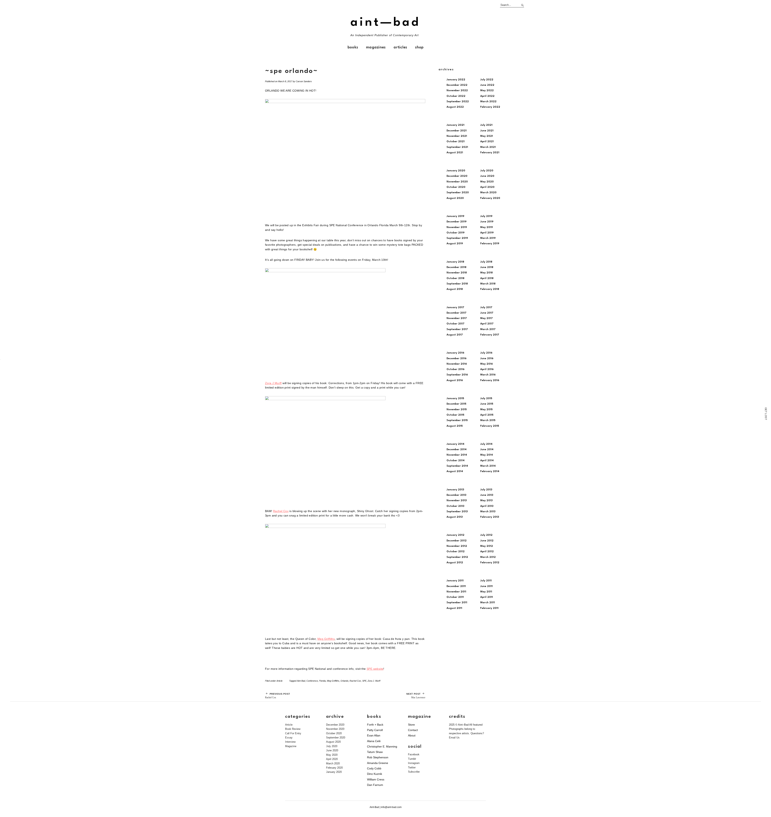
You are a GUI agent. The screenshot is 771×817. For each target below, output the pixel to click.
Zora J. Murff (374, 681)
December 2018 (456, 267)
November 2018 (457, 272)
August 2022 (455, 107)
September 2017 (457, 329)
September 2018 (457, 283)
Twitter (412, 767)
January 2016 (455, 353)
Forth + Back (375, 724)
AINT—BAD (385, 23)
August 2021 (455, 152)
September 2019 (457, 238)
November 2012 (457, 546)
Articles (400, 47)
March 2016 (488, 374)
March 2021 (488, 147)
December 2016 (456, 358)
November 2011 (456, 591)
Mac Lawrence (415, 696)
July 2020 (486, 170)
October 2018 (455, 278)
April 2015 (486, 415)
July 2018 (486, 262)
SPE (364, 681)
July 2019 (486, 216)
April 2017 (487, 323)
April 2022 (487, 96)
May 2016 (486, 364)
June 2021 (487, 130)
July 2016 (486, 353)
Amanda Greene (377, 763)
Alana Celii (373, 741)
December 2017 (456, 313)
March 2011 (487, 602)
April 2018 (487, 278)
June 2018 (486, 267)
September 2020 (458, 192)
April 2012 (487, 551)
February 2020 (490, 198)
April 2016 (487, 369)
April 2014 (487, 460)
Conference (312, 681)
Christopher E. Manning (382, 746)
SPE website (375, 668)
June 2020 (487, 176)
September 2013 (457, 511)
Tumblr (412, 758)
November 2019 (457, 227)
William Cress (375, 779)
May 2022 (487, 90)
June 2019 (486, 221)
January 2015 (455, 398)
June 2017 (486, 313)
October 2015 (455, 415)
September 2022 (458, 101)
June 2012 (487, 540)
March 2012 (488, 557)
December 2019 (456, 221)
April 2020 (487, 187)
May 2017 (486, 318)
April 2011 (486, 597)
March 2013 (487, 511)
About (411, 735)
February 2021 (489, 152)
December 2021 (457, 130)
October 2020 (456, 187)
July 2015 (486, 398)
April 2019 (487, 232)
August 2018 (455, 289)
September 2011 (457, 602)
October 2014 (456, 460)
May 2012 (486, 546)
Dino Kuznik (374, 773)
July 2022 (486, 79)
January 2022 (456, 79)
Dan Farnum (375, 784)
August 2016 (455, 380)
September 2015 (457, 420)
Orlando (344, 681)
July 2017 (486, 307)
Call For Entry (293, 733)
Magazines (376, 47)
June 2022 (487, 85)
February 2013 (489, 517)
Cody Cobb (374, 768)
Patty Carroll (375, 730)
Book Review (292, 728)
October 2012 (456, 551)
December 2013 (456, 495)
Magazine (290, 746)
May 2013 (486, 500)
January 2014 (455, 444)
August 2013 (455, 517)
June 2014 (487, 449)
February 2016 (489, 380)
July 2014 (486, 444)
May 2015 (486, 409)
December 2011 (456, 586)
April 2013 (486, 506)
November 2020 (457, 181)
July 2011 (486, 580)
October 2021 (456, 141)
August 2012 (455, 562)
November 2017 (457, 318)
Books (353, 47)
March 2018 (488, 283)
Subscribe (414, 771)
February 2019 (489, 243)
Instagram (414, 763)
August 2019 (455, 243)
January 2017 (455, 307)
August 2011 (454, 608)
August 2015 (455, 426)
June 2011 (486, 586)
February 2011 (489, 608)
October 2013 (455, 506)
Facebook (413, 754)
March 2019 (488, 238)
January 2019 (455, 216)
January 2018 (455, 262)
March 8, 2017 (285, 81)
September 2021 (457, 147)
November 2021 (457, 136)
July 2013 (486, 489)
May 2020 (487, 181)
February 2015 (489, 426)
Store (411, 724)
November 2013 (457, 500)
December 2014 (457, 449)
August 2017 (455, 334)
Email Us (454, 737)
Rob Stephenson (377, 757)
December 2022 (457, 85)
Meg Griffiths (326, 638)
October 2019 (455, 232)
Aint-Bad (301, 681)
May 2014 (486, 455)
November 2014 (457, 455)
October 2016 (455, 369)
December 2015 (456, 404)
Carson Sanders (304, 81)
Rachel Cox (281, 511)
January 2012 (455, 535)
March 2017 (488, 329)
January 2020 (456, 170)
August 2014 (455, 471)
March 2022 (488, 101)
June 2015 (486, 404)
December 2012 (457, 540)
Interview (290, 741)
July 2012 (486, 535)
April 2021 (487, 141)
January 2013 (455, 489)
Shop (419, 47)
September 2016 (457, 374)
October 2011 (455, 597)
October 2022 (456, 96)
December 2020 (457, 176)
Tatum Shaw (375, 752)
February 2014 (489, 471)
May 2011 (486, 591)
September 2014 (457, 466)
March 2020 (488, 192)
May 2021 (486, 136)
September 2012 (457, 557)
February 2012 (489, 562)
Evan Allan (373, 735)
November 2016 (457, 364)
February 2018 (489, 289)
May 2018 (486, 272)
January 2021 (455, 125)
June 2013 (486, 495)
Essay (289, 737)
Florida (322, 681)
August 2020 (455, 198)
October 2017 (455, 323)
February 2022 (490, 107)
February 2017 (489, 334)
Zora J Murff (273, 383)
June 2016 (486, 358)
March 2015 (487, 420)
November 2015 (457, 409)
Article (279, 681)
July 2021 (486, 125)
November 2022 (457, 90)
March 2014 (488, 466)
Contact (413, 730)
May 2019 (486, 227)
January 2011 (455, 580)
